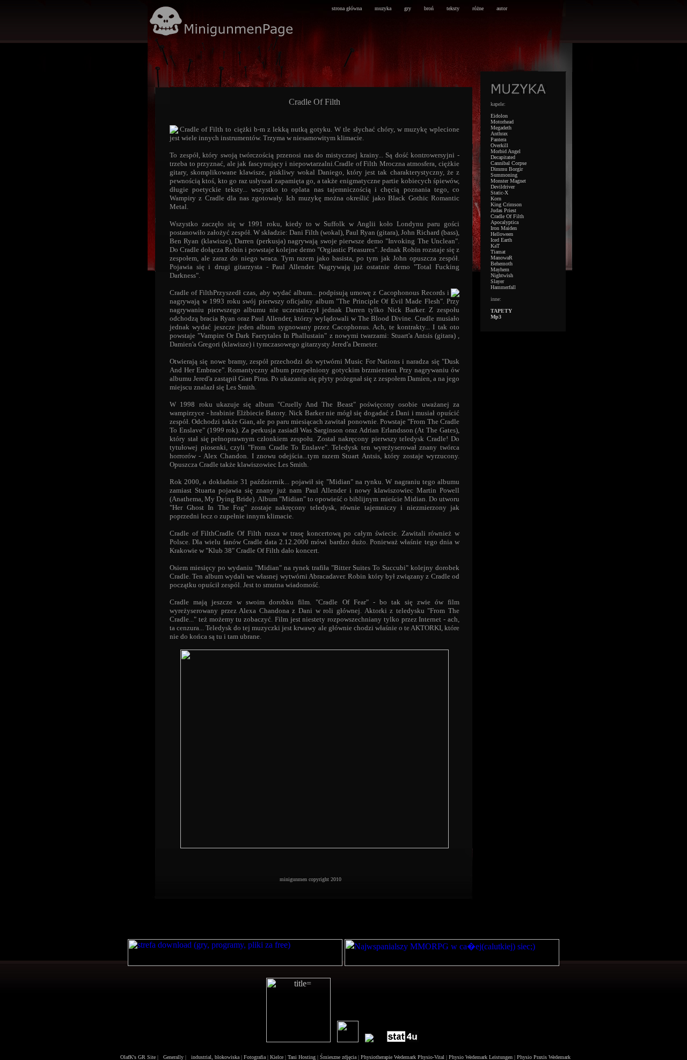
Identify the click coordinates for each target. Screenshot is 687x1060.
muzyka (383, 8)
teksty (453, 8)
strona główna (347, 8)
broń (429, 8)
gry (407, 8)
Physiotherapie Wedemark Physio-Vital (402, 1057)
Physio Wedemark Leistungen (481, 1057)
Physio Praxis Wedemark (544, 1057)
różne (478, 8)
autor (501, 8)
